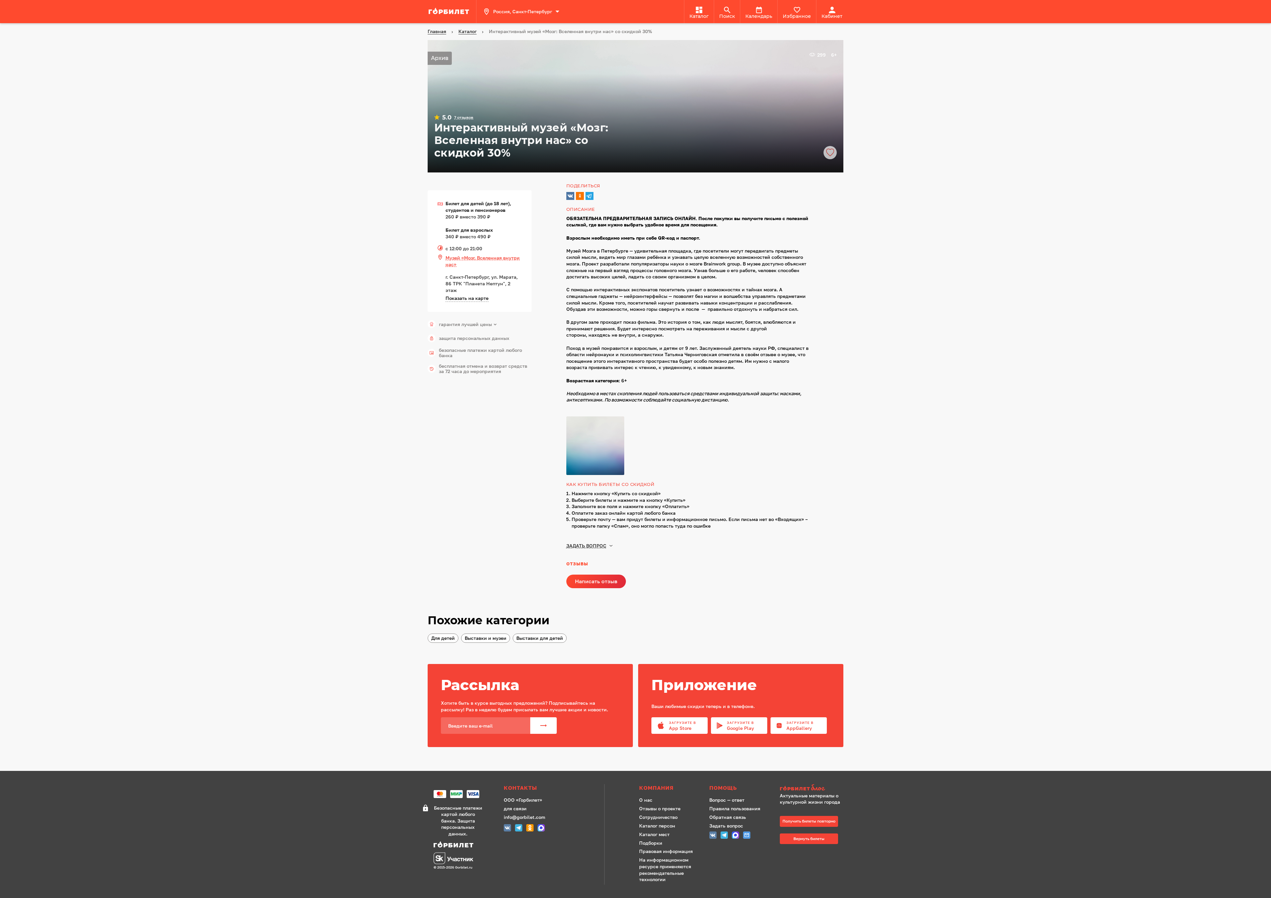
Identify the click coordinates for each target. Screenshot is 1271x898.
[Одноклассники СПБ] (530, 828)
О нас (645, 800)
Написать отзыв (596, 581)
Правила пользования (734, 808)
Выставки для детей (539, 638)
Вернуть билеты (808, 838)
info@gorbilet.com (524, 817)
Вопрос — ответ (726, 800)
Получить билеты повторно (808, 821)
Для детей (443, 638)
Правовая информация (666, 851)
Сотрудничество (658, 817)
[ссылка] (450, 11)
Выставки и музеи (485, 638)
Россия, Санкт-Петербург (522, 11)
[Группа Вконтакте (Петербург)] (507, 828)
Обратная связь (727, 817)
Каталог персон (657, 825)
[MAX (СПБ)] (541, 828)
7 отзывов (463, 117)
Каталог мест (654, 834)
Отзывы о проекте (660, 808)
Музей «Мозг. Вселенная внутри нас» (483, 261)
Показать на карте (467, 298)
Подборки (650, 843)
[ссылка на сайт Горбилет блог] (812, 788)
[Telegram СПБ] (518, 828)
